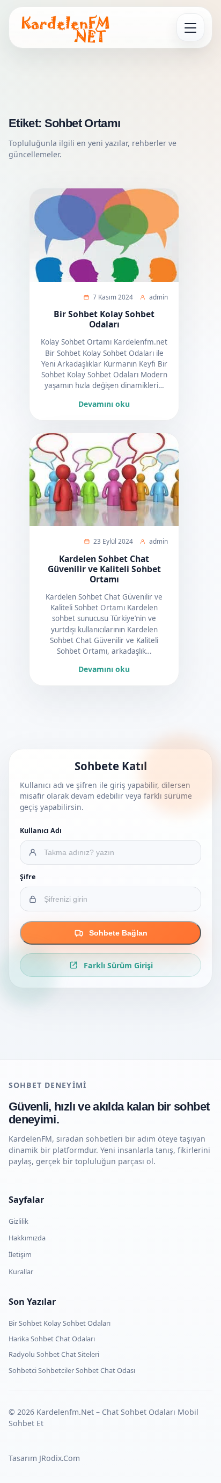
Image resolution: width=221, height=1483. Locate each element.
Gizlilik (18, 1221)
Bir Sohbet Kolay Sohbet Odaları (104, 319)
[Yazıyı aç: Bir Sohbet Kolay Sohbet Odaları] (104, 235)
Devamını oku (104, 404)
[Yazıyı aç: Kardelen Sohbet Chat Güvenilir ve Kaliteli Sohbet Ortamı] (104, 480)
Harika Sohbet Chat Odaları (52, 1338)
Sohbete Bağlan (118, 933)
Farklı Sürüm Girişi (118, 965)
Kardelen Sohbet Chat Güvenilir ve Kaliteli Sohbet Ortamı (104, 569)
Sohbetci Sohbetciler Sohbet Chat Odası (72, 1370)
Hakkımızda (27, 1238)
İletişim (20, 1254)
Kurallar (21, 1271)
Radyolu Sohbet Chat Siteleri (54, 1354)
